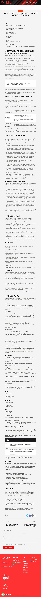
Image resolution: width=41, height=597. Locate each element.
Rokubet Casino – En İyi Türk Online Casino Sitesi (15, 25)
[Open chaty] (2, 594)
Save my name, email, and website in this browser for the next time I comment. (18, 536)
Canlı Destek (9, 43)
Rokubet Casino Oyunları (11, 33)
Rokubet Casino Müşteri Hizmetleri (13, 41)
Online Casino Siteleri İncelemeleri (13, 27)
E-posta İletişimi (10, 44)
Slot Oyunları (9, 35)
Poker (8, 37)
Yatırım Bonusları (10, 32)
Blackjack (9, 39)
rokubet (34, 349)
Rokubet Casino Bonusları (11, 29)
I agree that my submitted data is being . (15, 544)
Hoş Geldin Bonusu (11, 31)
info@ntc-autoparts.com (18, 565)
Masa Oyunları (10, 36)
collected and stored (22, 544)
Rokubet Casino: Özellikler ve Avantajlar (15, 28)
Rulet (8, 40)
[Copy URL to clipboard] (35, 515)
